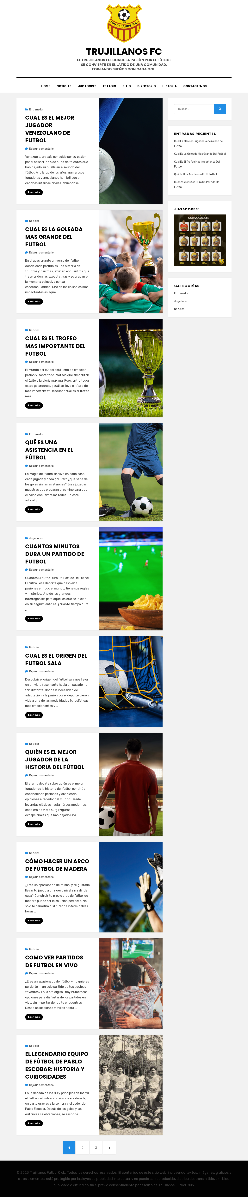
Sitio (127, 86)
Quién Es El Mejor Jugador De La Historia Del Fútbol (54, 759)
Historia (169, 86)
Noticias (64, 86)
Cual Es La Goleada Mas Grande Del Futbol (54, 237)
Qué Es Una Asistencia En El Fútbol (49, 450)
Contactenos (195, 86)
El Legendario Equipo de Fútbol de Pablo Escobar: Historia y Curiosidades (56, 1065)
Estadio (109, 86)
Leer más (34, 192)
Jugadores (87, 86)
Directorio (146, 86)
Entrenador (36, 109)
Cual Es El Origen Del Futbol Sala (56, 659)
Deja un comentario (41, 148)
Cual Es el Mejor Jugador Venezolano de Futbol (49, 129)
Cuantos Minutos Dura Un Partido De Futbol (54, 554)
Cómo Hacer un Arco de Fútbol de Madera (57, 865)
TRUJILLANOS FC (124, 51)
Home (45, 86)
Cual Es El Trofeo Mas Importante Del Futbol (55, 346)
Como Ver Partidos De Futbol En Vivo (54, 961)
